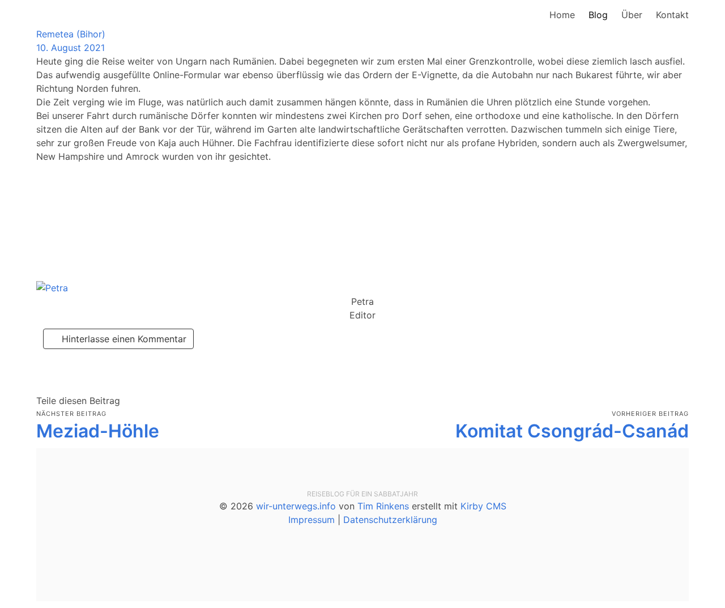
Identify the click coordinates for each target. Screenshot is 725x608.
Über (631, 14)
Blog (598, 14)
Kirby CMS (483, 506)
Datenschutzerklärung (390, 519)
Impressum (311, 519)
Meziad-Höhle (97, 431)
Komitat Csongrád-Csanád (572, 431)
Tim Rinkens (383, 506)
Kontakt (672, 14)
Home (562, 14)
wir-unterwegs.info (296, 506)
